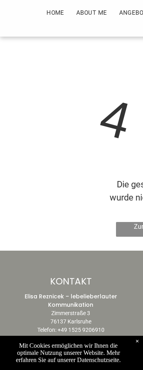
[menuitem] (55, 13)
